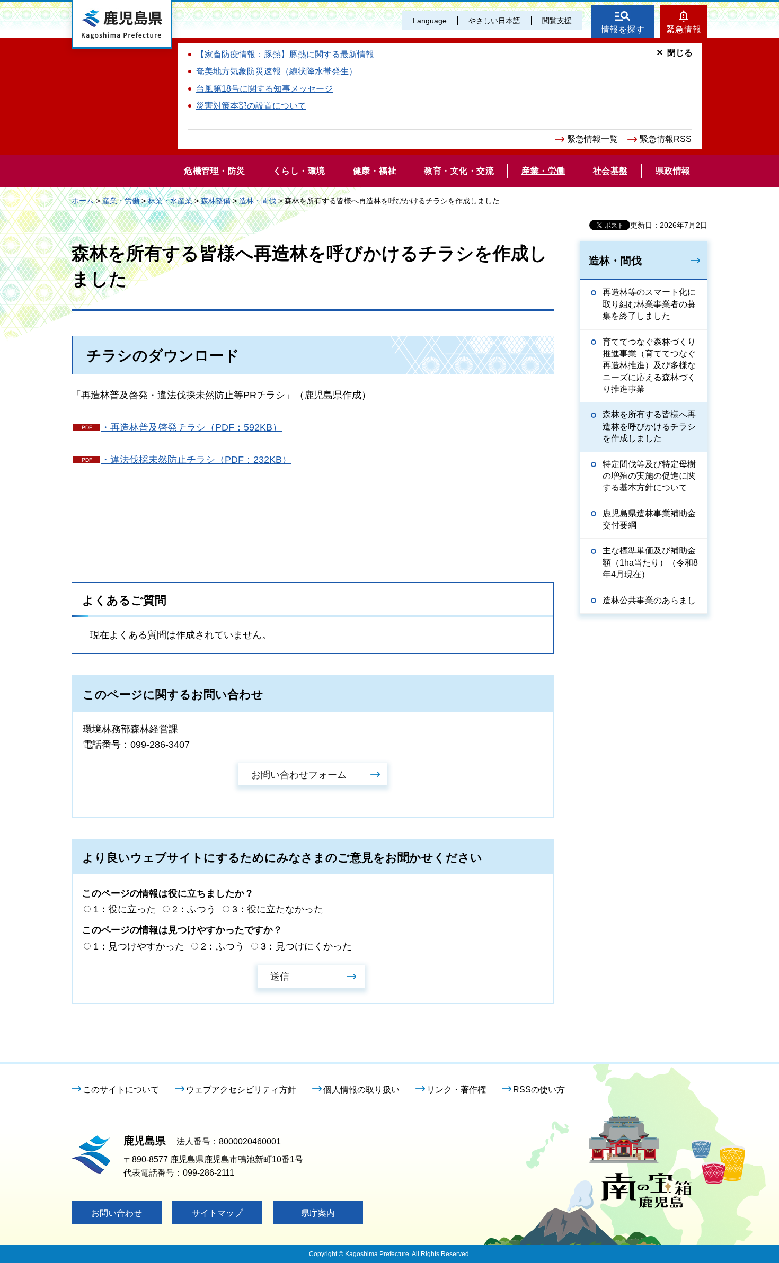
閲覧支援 (557, 20)
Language (430, 20)
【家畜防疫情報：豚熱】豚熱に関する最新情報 (285, 54)
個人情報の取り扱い (361, 1089)
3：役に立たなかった (277, 909)
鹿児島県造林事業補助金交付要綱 (649, 519)
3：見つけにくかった (306, 946)
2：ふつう (194, 909)
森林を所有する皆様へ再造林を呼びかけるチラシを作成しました (649, 426)
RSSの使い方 (539, 1089)
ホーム (83, 200)
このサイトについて (121, 1089)
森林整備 (216, 200)
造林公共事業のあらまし (649, 600)
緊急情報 (683, 29)
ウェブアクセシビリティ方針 (241, 1089)
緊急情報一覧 (592, 139)
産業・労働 (120, 200)
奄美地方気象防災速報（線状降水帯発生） (276, 71)
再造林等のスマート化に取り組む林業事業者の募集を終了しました (649, 304)
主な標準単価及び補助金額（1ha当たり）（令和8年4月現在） (650, 562)
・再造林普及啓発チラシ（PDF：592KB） (191, 427)
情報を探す (623, 29)
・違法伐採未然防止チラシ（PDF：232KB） (196, 459)
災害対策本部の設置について (251, 105)
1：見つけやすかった (138, 946)
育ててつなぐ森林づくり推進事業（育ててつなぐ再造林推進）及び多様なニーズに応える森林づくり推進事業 (649, 365)
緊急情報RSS (666, 139)
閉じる (680, 52)
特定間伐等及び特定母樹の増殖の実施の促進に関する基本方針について (649, 476)
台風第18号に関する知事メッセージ (264, 88)
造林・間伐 (257, 200)
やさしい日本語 (494, 20)
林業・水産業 (170, 200)
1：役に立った (124, 909)
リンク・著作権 (456, 1089)
